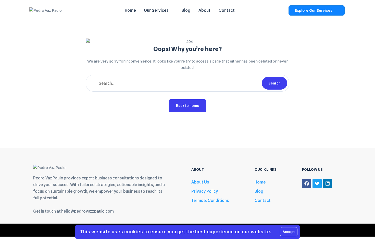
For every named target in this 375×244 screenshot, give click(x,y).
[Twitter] (317, 183)
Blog (259, 191)
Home (260, 182)
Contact (263, 200)
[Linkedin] (327, 183)
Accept (289, 232)
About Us (200, 182)
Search (274, 83)
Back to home (187, 106)
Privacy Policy (204, 191)
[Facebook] (306, 183)
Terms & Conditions (210, 200)
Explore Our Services (313, 10)
